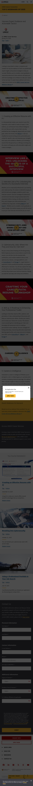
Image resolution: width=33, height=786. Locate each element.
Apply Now (10, 396)
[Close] (29, 388)
